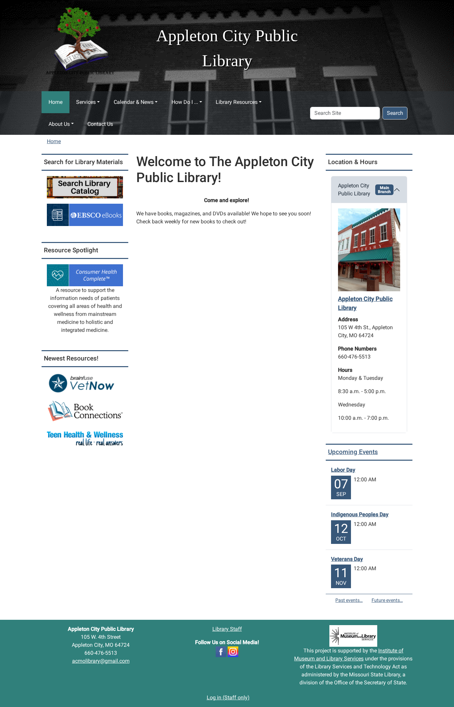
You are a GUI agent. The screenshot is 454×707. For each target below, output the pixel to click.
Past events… (349, 600)
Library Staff (227, 629)
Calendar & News (134, 102)
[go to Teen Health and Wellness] (85, 438)
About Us (59, 124)
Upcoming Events (353, 452)
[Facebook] (221, 651)
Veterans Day (347, 559)
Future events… (387, 600)
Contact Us (100, 124)
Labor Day (343, 470)
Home (55, 102)
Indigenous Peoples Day (360, 514)
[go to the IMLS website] (353, 636)
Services (86, 102)
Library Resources (237, 102)
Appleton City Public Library (364, 189)
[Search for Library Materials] (85, 187)
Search (395, 113)
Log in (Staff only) (228, 697)
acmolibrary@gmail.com (101, 661)
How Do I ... (184, 102)
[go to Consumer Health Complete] (85, 275)
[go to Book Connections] (85, 411)
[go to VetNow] (85, 383)
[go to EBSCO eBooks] (85, 214)
